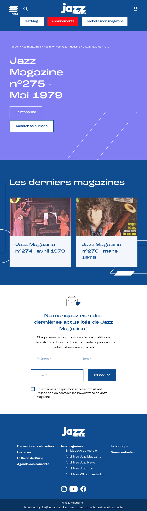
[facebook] (83, 491)
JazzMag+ (32, 21)
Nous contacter (123, 452)
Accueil (14, 46)
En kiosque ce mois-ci (82, 450)
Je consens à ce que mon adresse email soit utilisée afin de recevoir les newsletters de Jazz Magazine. (72, 393)
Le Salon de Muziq (30, 458)
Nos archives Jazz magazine (62, 46)
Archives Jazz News (81, 462)
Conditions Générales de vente (67, 507)
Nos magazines (72, 446)
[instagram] (64, 491)
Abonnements (62, 21)
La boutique (119, 446)
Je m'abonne (26, 112)
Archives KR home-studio (85, 474)
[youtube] (73, 491)
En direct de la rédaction (35, 446)
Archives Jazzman (79, 468)
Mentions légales (35, 507)
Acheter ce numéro (32, 126)
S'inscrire (102, 375)
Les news (24, 452)
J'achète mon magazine (105, 21)
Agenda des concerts (33, 464)
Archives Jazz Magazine (83, 456)
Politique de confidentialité (106, 507)
